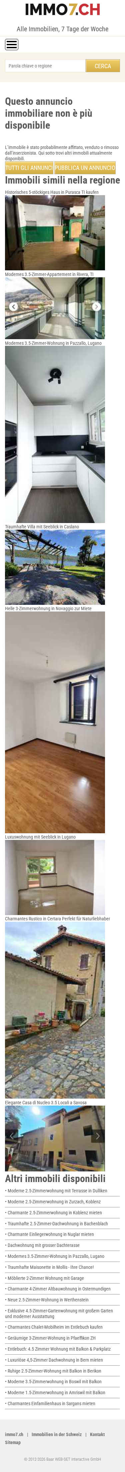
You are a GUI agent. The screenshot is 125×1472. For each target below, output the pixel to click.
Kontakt (97, 1434)
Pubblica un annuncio (85, 167)
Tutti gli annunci (29, 167)
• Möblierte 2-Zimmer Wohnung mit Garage (44, 1278)
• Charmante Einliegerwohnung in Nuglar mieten (49, 1234)
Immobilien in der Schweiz (57, 1434)
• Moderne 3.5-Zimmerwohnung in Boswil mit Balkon (53, 1381)
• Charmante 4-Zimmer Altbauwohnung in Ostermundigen (58, 1288)
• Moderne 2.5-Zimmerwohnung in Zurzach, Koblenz (53, 1201)
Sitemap (13, 1442)
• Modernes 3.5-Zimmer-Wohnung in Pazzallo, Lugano (54, 1256)
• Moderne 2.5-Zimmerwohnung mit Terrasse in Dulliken (56, 1190)
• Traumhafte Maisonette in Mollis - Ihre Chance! (49, 1267)
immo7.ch (14, 1434)
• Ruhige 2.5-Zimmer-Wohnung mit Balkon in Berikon (53, 1371)
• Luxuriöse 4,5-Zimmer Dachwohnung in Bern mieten (54, 1360)
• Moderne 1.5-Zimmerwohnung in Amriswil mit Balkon (55, 1392)
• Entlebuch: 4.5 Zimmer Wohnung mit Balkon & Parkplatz (58, 1349)
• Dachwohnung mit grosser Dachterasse (42, 1245)
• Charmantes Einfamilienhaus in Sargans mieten (50, 1403)
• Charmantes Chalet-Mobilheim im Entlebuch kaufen (54, 1327)
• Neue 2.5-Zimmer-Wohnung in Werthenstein (47, 1299)
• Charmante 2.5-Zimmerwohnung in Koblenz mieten (53, 1212)
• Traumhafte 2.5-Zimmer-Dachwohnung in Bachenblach (56, 1223)
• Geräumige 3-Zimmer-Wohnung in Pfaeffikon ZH (50, 1338)
